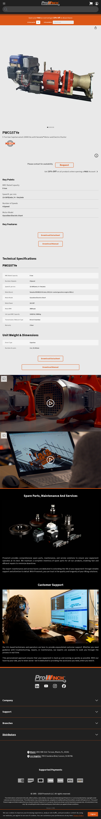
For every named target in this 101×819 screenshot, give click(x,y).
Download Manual (50, 243)
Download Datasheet (50, 235)
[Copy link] (96, 27)
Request (64, 165)
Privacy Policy (78, 815)
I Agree (93, 814)
